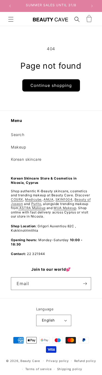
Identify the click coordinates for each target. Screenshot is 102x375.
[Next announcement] (92, 6)
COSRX (17, 199)
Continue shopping (51, 85)
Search (17, 134)
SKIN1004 (64, 199)
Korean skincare (26, 159)
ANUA (48, 199)
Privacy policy (57, 361)
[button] (11, 19)
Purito (36, 204)
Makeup (18, 147)
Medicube (33, 199)
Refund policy (85, 361)
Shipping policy (69, 369)
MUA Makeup (65, 208)
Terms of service (38, 369)
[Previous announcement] (10, 6)
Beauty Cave (30, 361)
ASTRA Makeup (31, 208)
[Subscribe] (85, 283)
